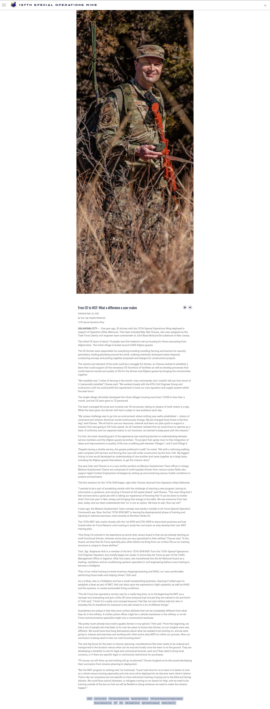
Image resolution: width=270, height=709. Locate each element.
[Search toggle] (265, 5)
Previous (82, 152)
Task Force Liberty (100, 698)
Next (188, 152)
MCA (121, 703)
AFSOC (89, 698)
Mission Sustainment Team (102, 703)
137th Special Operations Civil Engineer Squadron (166, 698)
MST (115, 703)
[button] (3, 5)
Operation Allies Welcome (139, 698)
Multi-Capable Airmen (132, 703)
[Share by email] (190, 307)
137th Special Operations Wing (119, 698)
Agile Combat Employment (150, 703)
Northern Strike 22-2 (168, 703)
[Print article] (185, 307)
